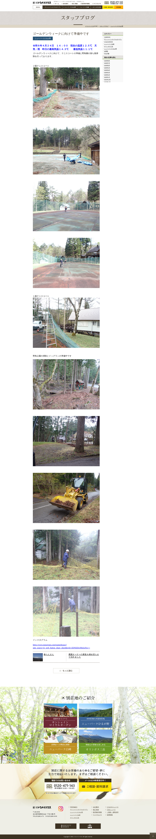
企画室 (106, 51)
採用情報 (110, 815)
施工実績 (96, 810)
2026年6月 (107, 65)
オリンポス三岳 (108, 46)
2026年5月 (107, 67)
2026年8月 (107, 60)
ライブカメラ (97, 815)
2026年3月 (107, 72)
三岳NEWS (107, 37)
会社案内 (96, 807)
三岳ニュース (111, 810)
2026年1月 (107, 77)
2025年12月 (107, 79)
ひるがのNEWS (108, 42)
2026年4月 (107, 70)
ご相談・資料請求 (112, 812)
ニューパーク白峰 (109, 44)
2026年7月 (107, 63)
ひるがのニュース (112, 807)
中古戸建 (106, 53)
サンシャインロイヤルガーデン (113, 39)
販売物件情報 (97, 812)
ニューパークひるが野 (43, 38)
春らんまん (49, 654)
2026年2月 (107, 75)
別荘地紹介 (73, 807)
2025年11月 (107, 82)
